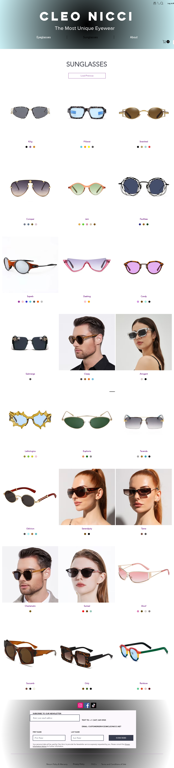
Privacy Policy (78, 764)
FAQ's (94, 764)
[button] (166, 41)
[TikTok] (93, 705)
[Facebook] (87, 705)
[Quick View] (30, 110)
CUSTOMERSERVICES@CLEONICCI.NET (104, 726)
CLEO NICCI (87, 16)
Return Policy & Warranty (56, 764)
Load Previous (87, 75)
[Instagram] (80, 705)
